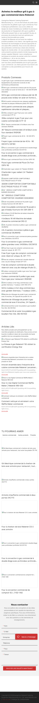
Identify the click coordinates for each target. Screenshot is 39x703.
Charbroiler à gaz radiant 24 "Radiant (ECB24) (17, 173)
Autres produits (23, 435)
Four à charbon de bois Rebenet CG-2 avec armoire (18, 528)
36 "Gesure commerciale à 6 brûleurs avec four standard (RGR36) (19, 131)
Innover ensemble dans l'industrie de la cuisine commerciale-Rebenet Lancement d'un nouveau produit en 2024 (19, 366)
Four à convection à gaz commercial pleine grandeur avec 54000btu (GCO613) (19, 243)
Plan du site (6, 699)
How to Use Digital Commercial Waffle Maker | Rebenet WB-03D (18, 384)
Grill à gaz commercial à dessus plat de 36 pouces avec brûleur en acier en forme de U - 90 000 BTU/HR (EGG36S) (19, 96)
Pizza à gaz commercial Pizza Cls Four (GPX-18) (18, 164)
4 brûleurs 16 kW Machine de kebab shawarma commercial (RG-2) (17, 219)
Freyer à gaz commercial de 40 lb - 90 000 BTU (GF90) (18, 142)
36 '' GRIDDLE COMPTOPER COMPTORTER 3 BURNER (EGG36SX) (18, 196)
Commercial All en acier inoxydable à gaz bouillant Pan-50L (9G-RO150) (19, 312)
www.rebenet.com (31, 697)
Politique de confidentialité (20, 699)
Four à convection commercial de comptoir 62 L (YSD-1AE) (16, 591)
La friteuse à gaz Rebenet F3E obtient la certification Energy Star (18, 345)
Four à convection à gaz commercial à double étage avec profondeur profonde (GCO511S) (19, 154)
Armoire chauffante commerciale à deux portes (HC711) (19, 496)
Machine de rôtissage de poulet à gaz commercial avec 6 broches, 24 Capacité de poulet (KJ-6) (19, 301)
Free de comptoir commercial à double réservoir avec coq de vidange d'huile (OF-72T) (19, 266)
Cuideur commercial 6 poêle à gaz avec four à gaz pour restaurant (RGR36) (18, 277)
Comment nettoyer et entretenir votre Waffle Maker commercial (18, 402)
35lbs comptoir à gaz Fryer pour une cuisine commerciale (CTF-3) (17, 119)
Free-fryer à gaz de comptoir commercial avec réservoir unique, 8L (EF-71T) (19, 254)
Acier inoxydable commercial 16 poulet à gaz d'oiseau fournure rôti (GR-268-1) (19, 208)
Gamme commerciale (9, 435)
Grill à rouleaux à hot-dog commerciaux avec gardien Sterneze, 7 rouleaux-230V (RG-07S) (18, 289)
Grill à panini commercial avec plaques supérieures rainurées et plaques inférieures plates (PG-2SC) (18, 108)
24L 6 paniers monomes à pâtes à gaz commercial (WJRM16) (18, 231)
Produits (33, 435)
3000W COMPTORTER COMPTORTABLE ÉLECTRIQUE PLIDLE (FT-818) (19, 185)
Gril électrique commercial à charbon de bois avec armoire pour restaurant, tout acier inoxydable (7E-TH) (18, 464)
